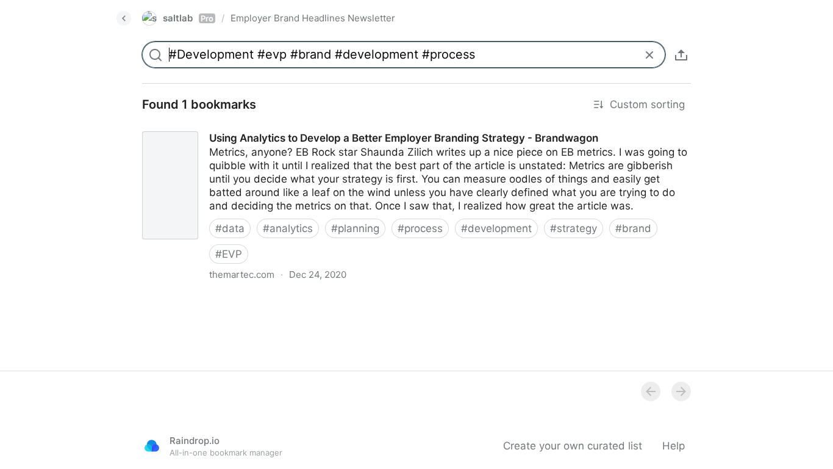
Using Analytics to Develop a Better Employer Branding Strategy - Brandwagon (324, 127)
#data (230, 228)
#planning (355, 228)
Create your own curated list (572, 446)
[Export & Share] (681, 55)
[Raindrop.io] (152, 446)
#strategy (573, 228)
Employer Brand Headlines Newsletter (313, 18)
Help (673, 446)
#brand (633, 228)
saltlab (188, 18)
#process (420, 228)
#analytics (288, 228)
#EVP (228, 254)
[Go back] (123, 18)
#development (496, 228)
